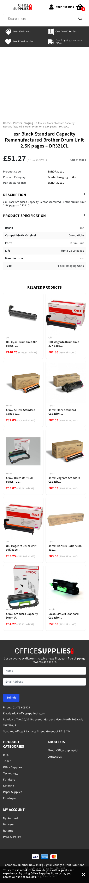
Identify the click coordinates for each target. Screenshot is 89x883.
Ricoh (51, 609)
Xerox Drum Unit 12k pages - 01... (19, 480)
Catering (8, 786)
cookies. (31, 877)
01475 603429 (21, 708)
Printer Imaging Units (27, 123)
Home (7, 123)
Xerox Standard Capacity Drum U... (22, 616)
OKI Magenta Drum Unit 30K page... (63, 344)
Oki (8, 337)
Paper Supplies (12, 792)
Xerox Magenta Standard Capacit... (64, 480)
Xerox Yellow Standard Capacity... (20, 412)
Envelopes (10, 798)
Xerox (9, 405)
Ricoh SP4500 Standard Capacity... (63, 616)
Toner (7, 761)
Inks (5, 755)
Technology (10, 773)
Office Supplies (12, 767)
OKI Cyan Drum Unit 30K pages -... (21, 344)
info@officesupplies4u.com (29, 714)
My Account (10, 818)
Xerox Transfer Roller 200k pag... (65, 548)
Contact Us (55, 757)
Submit (11, 698)
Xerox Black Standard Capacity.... (62, 412)
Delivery (8, 824)
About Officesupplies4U (63, 751)
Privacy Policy (12, 837)
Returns (8, 831)
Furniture (9, 780)
